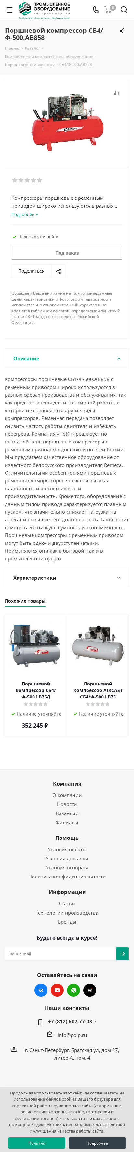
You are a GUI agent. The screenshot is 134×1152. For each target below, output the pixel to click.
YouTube (57, 990)
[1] (15, 180)
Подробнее (97, 1143)
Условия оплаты (67, 849)
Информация (67, 892)
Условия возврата (67, 867)
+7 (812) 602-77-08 (70, 1021)
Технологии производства (67, 912)
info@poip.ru (72, 1035)
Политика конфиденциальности (67, 876)
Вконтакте (40, 990)
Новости (67, 804)
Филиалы (67, 822)
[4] (34, 180)
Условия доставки (67, 858)
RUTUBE (89, 990)
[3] (27, 180)
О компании (67, 795)
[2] (21, 180)
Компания (67, 783)
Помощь (67, 837)
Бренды (67, 921)
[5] (40, 180)
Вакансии (67, 813)
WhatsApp (73, 990)
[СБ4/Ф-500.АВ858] (67, 121)
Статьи (67, 903)
